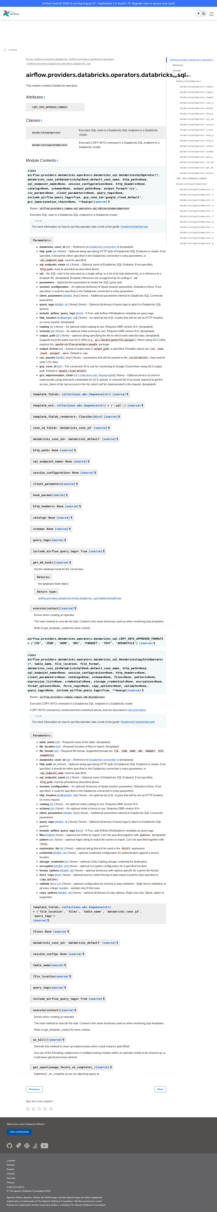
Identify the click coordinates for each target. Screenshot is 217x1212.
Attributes (177, 65)
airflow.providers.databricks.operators (91, 59)
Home (29, 59)
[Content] (5, 49)
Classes (176, 70)
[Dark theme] (203, 13)
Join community (19, 1131)
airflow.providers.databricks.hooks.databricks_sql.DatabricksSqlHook (79, 598)
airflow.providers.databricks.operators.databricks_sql (59, 63)
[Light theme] (198, 13)
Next (160, 1089)
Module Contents (181, 75)
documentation (137, 710)
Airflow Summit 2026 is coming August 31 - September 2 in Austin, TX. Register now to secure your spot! (108, 3)
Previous (34, 1089)
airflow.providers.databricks (51, 59)
